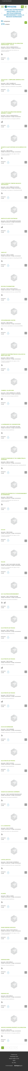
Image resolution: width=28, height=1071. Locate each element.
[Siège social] (2, 54)
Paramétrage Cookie (14, 1056)
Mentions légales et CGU (14, 1058)
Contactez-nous (14, 1054)
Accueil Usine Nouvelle (6, 0)
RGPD (14, 1060)
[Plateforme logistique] (2, 399)
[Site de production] (2, 122)
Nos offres (14, 1062)
